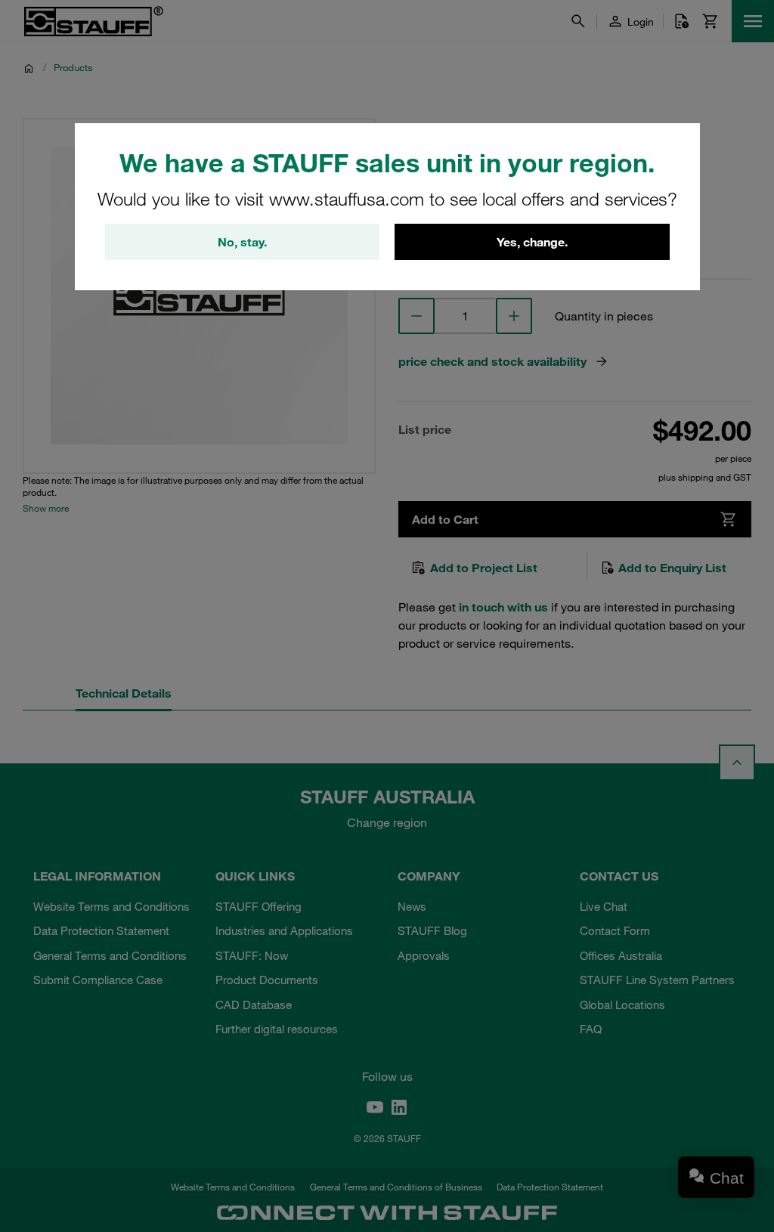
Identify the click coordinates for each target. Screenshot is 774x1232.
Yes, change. (532, 241)
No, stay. (242, 241)
